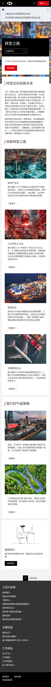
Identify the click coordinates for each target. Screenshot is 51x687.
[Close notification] (48, 9)
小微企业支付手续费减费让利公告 (17, 14)
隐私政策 (17, 677)
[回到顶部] (25, 578)
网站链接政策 (7, 680)
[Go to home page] (10, 3)
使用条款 (5, 677)
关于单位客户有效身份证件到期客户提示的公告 (22, 17)
